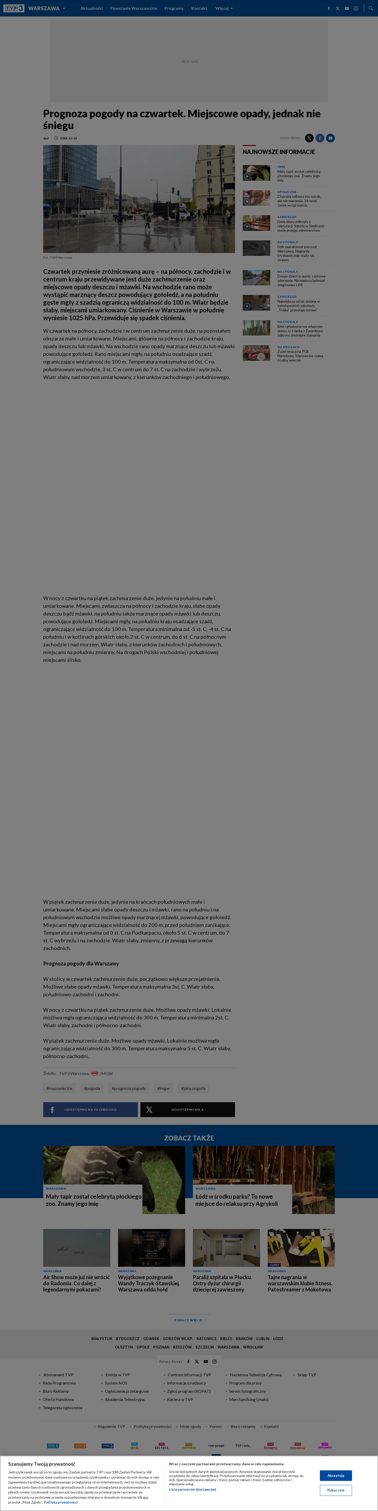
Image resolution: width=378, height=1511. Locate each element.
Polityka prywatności (61, 1502)
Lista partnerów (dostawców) (192, 1489)
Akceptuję (336, 1475)
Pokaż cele (336, 1490)
